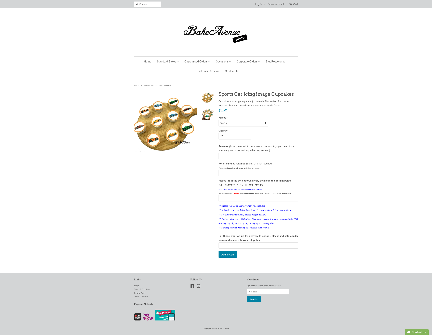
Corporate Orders (247, 61)
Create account (275, 4)
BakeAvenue (223, 328)
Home (147, 61)
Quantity (223, 130)
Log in (258, 4)
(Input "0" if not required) (246, 163)
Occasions (222, 61)
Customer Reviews (207, 71)
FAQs (136, 285)
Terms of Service (141, 296)
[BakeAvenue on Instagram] (198, 286)
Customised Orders (196, 61)
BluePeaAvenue (276, 61)
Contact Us (231, 71)
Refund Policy (139, 292)
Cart (295, 4)
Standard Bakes (167, 61)
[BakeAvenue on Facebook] (192, 286)
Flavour (223, 117)
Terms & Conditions (142, 289)
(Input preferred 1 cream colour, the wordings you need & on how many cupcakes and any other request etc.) (256, 148)
